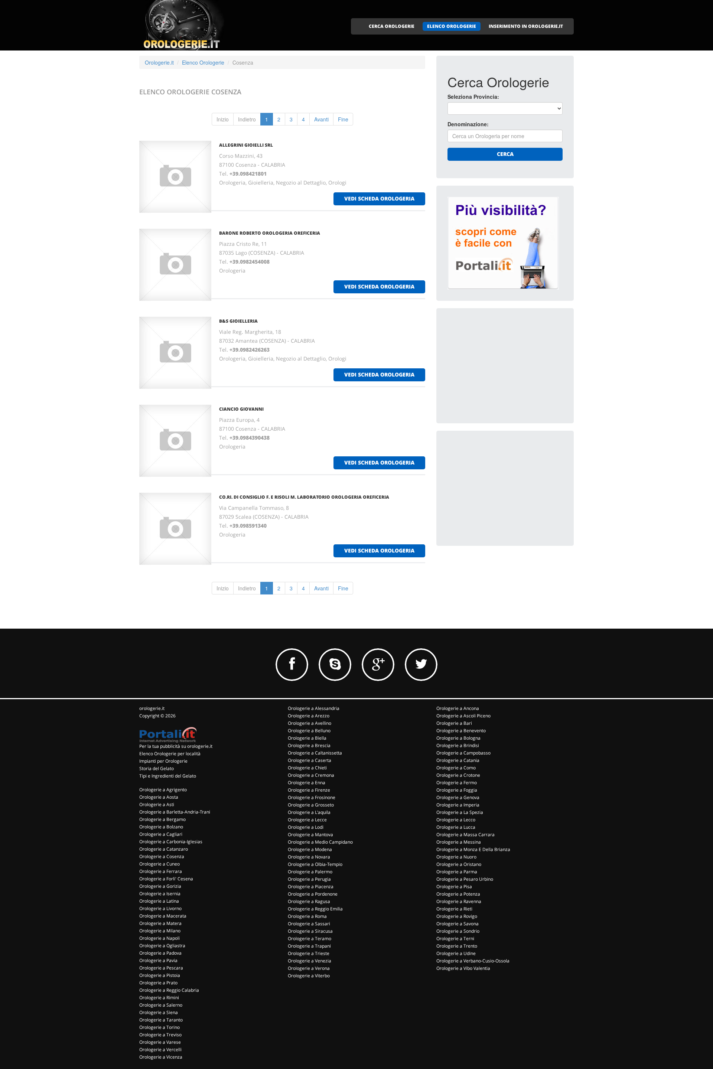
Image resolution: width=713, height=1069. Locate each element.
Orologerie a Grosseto (311, 805)
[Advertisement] (503, 365)
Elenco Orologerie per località (170, 753)
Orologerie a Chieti (307, 768)
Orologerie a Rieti (454, 909)
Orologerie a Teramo (309, 938)
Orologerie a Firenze (309, 790)
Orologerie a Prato (158, 983)
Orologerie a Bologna (458, 738)
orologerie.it (152, 708)
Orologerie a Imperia (457, 805)
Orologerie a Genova (457, 797)
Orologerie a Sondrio (457, 931)
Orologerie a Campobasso (463, 753)
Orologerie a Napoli (159, 938)
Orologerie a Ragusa (309, 901)
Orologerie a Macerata (162, 916)
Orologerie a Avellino (309, 723)
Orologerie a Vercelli (160, 1049)
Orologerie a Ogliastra (162, 945)
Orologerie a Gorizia (160, 886)
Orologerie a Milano (159, 931)
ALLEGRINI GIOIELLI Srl (246, 145)
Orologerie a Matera (160, 923)
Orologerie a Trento (456, 946)
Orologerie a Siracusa (310, 931)
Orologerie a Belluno (309, 730)
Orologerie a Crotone (458, 775)
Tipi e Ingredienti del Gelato (167, 776)
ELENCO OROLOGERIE (451, 26)
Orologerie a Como (456, 768)
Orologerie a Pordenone (313, 894)
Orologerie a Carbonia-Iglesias (170, 841)
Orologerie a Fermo (456, 782)
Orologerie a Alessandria (313, 708)
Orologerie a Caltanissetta (315, 753)
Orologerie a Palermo (310, 871)
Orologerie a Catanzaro (163, 849)
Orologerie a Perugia (309, 879)
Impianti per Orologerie (163, 761)
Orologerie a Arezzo (308, 716)
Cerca (505, 153)
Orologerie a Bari (454, 723)
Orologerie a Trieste (308, 953)
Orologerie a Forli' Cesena (166, 879)
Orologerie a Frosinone (311, 797)
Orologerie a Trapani (309, 946)
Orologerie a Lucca (455, 827)
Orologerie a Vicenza (160, 1057)
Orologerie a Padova (160, 953)
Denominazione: (468, 124)
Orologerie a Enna (306, 782)
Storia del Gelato (156, 768)
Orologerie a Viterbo (309, 975)
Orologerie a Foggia (456, 790)
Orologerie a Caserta (309, 760)
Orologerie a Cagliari (160, 834)
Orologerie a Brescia (309, 745)
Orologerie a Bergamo (162, 819)
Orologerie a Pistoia (159, 975)
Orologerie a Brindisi (457, 745)
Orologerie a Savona (457, 923)
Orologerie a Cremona (311, 775)
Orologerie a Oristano (458, 864)
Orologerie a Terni (455, 938)
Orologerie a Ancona (457, 708)
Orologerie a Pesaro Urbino (464, 879)
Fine (343, 119)
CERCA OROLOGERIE (391, 26)
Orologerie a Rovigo (456, 916)
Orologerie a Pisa (454, 886)
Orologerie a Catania (457, 760)
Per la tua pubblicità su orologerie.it (175, 746)
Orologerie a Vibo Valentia (463, 968)
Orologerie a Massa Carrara (465, 834)
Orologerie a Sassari (309, 923)
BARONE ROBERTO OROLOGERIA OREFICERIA (269, 233)
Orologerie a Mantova (310, 834)
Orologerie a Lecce (307, 820)
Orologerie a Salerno (160, 1005)
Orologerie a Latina (159, 901)
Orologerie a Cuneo (159, 864)
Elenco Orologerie (203, 62)
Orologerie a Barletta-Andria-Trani (174, 812)
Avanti (321, 119)
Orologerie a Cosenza (161, 856)
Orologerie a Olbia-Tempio (315, 864)
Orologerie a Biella (307, 738)
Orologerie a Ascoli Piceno (463, 716)
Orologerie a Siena (158, 1012)
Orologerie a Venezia (309, 961)
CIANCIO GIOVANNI (241, 409)
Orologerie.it (159, 62)
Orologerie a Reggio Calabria (169, 990)
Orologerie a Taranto (161, 1020)
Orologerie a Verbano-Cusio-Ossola (472, 961)
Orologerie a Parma (456, 871)
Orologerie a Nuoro (456, 857)
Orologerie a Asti (156, 804)
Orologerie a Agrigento (163, 789)
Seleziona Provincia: (473, 96)
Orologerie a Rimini (159, 997)
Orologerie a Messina (458, 842)
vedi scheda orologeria (379, 198)
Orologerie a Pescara (161, 968)
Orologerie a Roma (307, 916)
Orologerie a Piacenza (310, 886)
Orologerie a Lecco (455, 820)
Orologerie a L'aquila (309, 812)
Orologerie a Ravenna (458, 901)
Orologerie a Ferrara (160, 871)
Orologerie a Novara (309, 857)
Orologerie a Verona (309, 968)
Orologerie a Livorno (160, 908)
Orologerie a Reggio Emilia (315, 909)
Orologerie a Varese (160, 1042)
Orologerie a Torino (159, 1027)
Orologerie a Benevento (461, 730)
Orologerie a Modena (310, 849)
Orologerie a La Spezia (459, 812)
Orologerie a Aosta (158, 797)
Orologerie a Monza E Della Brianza (473, 849)
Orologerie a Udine (456, 953)
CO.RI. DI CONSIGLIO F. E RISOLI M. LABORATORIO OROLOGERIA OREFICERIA (304, 497)
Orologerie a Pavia (158, 960)
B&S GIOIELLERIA (238, 321)
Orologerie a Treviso (160, 1034)
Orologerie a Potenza (458, 894)
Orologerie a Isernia (159, 893)
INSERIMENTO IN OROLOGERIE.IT (526, 26)
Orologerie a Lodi (305, 827)
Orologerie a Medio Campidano (320, 842)
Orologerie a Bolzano (161, 827)
